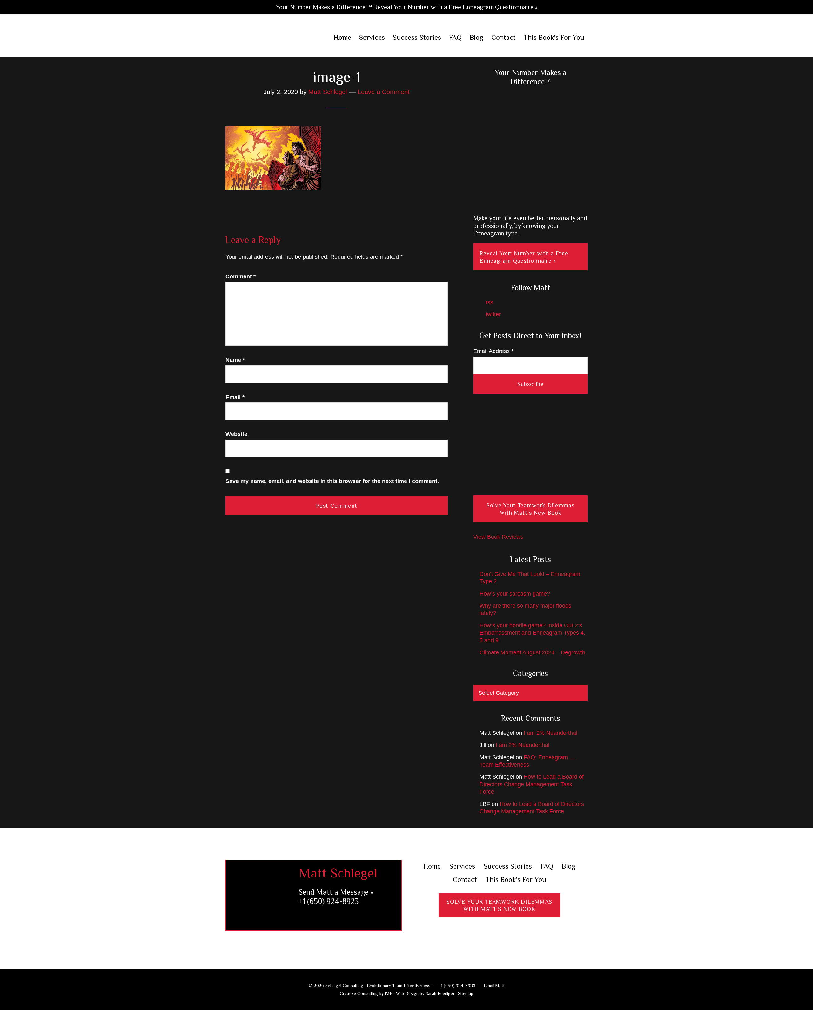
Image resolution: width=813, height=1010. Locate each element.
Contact (465, 880)
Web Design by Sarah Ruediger (425, 993)
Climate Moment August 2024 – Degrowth (532, 652)
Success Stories (508, 866)
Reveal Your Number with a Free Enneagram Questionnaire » (524, 257)
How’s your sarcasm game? (515, 593)
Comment (240, 276)
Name (235, 360)
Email (235, 397)
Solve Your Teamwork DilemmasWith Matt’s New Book (499, 905)
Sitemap (465, 993)
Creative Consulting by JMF (366, 993)
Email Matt (493, 985)
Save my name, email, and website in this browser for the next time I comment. (332, 481)
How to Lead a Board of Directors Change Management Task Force (532, 784)
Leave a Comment (384, 91)
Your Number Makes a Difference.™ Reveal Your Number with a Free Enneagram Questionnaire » (406, 6)
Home (432, 866)
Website (236, 434)
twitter (492, 314)
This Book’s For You (516, 880)
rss (488, 302)
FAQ (547, 866)
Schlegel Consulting (266, 38)
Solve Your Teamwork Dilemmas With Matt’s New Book (530, 509)
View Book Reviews (498, 537)
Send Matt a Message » (336, 892)
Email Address (493, 351)
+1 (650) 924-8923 (329, 901)
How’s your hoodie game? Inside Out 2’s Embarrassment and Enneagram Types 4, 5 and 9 (532, 633)
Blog (568, 866)
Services (462, 866)
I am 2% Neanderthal (550, 733)
